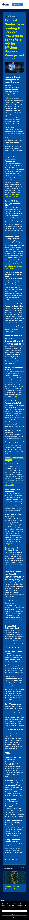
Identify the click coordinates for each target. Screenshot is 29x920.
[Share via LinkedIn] (13, 859)
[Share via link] (16, 859)
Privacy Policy (13, 907)
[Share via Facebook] (5, 859)
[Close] (27, 903)
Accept (14, 911)
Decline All (14, 914)
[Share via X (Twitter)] (9, 859)
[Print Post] (20, 859)
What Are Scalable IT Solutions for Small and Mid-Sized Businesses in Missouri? (13, 888)
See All (23, 868)
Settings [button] (14, 917)
